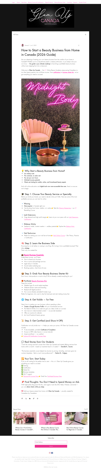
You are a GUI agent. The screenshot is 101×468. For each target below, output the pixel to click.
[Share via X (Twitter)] (26, 398)
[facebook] (52, 453)
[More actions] (79, 45)
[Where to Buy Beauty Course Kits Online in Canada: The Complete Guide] (50, 418)
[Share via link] (33, 398)
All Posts (15, 34)
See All (86, 409)
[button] (24, 2)
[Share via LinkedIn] (30, 398)
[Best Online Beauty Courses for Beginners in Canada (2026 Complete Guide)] (76, 418)
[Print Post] (37, 398)
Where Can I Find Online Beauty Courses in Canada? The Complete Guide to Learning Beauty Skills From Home (24, 429)
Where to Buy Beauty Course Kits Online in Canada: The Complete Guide (50, 429)
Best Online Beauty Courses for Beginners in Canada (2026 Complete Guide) (75, 429)
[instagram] (50, 453)
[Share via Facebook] (22, 398)
